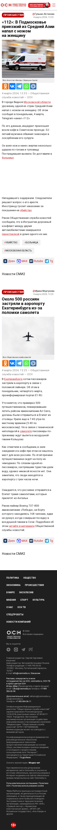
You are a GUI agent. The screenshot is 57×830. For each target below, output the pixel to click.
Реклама (12, 167)
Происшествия (34, 585)
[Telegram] (19, 86)
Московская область (19, 250)
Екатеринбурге (13, 379)
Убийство (11, 242)
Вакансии (35, 673)
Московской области (37, 102)
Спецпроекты (14, 614)
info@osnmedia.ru (21, 673)
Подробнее (25, 757)
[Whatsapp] (26, 86)
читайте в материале (22, 526)
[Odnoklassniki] (5, 86)
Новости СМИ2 (13, 274)
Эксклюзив (26, 592)
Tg (51, 261)
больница (32, 242)
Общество (29, 578)
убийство (26, 210)
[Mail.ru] (33, 86)
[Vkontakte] (12, 86)
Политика (12, 578)
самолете (26, 431)
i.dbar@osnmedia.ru (21, 688)
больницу (8, 157)
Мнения (11, 600)
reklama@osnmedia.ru (40, 696)
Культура (38, 600)
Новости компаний (18, 622)
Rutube (38, 261)
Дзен (11, 261)
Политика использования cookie (28, 786)
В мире (10, 592)
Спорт (24, 600)
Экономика (13, 585)
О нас (9, 607)
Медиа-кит (34, 763)
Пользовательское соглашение (21, 783)
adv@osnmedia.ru (14, 699)
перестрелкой (10, 234)
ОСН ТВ (21, 607)
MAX (24, 261)
